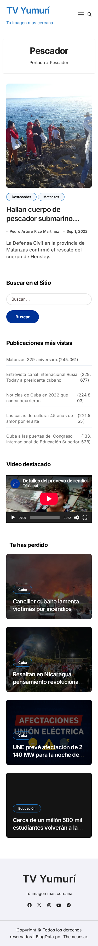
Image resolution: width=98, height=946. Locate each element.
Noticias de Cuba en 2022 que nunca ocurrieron (37, 397)
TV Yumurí (27, 10)
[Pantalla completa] (85, 517)
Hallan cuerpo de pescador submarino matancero (39, 218)
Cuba (22, 590)
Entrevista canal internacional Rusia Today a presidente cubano (41, 377)
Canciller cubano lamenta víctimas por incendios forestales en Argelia (46, 609)
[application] (49, 499)
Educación (27, 808)
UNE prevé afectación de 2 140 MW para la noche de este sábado (47, 754)
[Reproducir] (13, 517)
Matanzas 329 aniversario (32, 359)
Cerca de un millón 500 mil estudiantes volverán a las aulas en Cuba (47, 827)
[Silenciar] (76, 517)
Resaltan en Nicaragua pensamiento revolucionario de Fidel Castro (49, 681)
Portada (37, 62)
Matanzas (51, 197)
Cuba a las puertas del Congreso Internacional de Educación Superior (42, 438)
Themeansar (75, 936)
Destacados (21, 197)
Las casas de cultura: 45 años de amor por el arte (39, 418)
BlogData (45, 936)
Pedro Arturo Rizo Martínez (34, 231)
